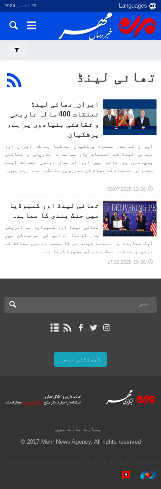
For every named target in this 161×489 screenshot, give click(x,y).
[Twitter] (93, 327)
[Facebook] (80, 327)
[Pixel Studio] (121, 475)
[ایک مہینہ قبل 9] (130, 218)
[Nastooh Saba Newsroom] (144, 475)
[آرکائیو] (54, 327)
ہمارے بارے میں (78, 428)
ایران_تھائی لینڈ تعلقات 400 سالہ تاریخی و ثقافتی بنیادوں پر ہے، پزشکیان (53, 119)
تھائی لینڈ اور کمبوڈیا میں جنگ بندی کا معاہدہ (54, 210)
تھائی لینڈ (116, 77)
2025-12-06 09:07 (126, 189)
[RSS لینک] (67, 327)
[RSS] (14, 80)
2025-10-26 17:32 (126, 262)
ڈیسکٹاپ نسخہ (80, 359)
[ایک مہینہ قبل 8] (130, 117)
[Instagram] (106, 327)
